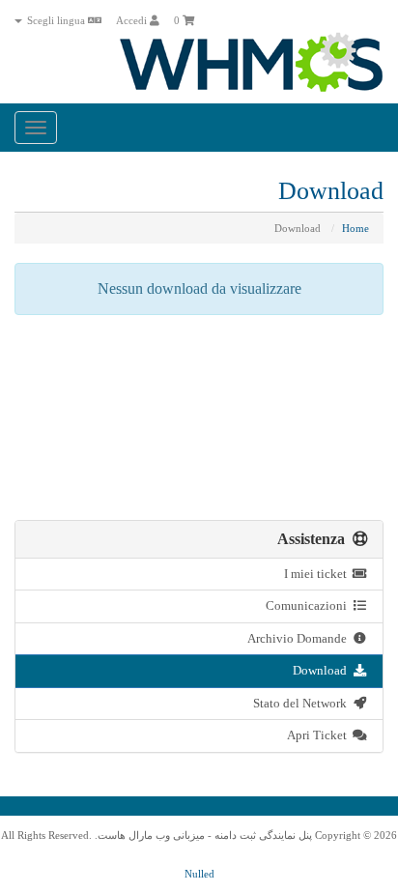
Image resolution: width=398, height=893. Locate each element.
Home (355, 228)
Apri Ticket (320, 735)
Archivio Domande (300, 638)
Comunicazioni (309, 605)
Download (323, 670)
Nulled (199, 873)
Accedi (133, 20)
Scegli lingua (56, 20)
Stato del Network (303, 703)
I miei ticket (318, 573)
